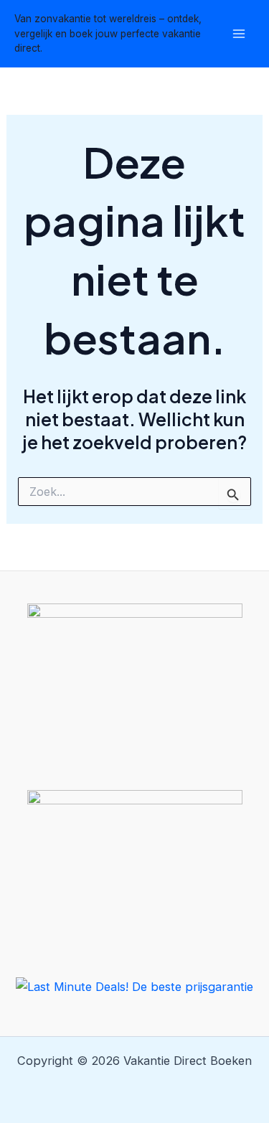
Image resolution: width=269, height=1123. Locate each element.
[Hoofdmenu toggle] (238, 34)
